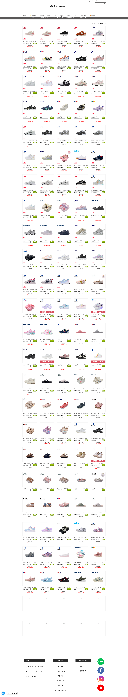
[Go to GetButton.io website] (3, 695)
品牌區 (48, 15)
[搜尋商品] (105, 3)
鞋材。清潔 (83, 15)
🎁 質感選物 (92, 15)
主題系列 (68, 15)
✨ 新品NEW (33, 15)
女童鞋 (61, 15)
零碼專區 (42, 15)
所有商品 (25, 15)
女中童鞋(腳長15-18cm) (58, 17)
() (92, 0)
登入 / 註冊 (104, 0)
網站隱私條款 (64, 695)
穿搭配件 (76, 15)
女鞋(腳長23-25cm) (83, 17)
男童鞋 (54, 15)
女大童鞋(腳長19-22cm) (71, 17)
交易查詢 (98, 0)
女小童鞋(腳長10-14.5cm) (44, 17)
